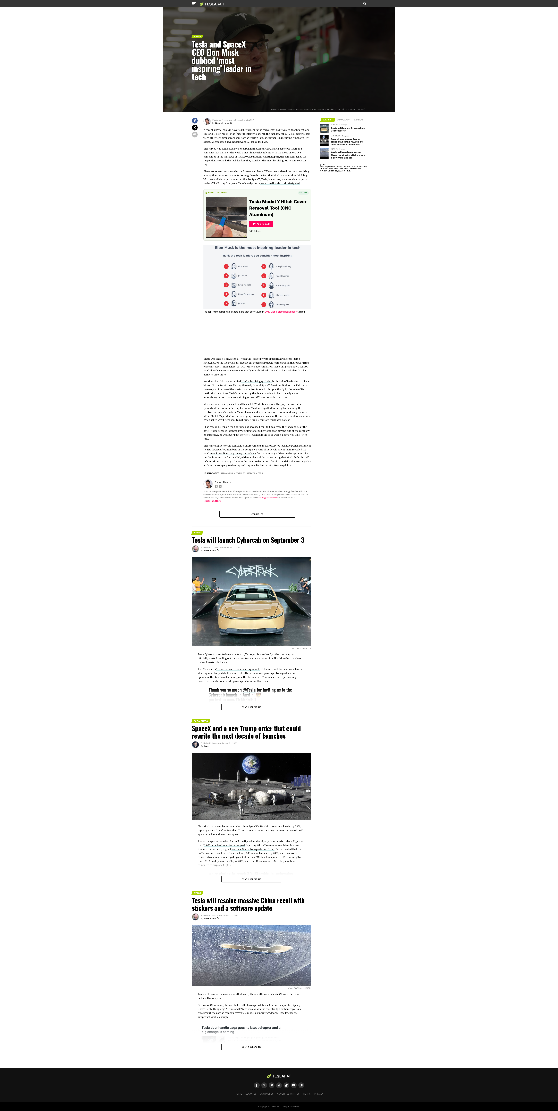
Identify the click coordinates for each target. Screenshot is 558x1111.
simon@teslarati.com (268, 497)
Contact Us (267, 1094)
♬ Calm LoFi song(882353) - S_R (335, 170)
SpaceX (251, 473)
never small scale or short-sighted (280, 183)
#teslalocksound (353, 168)
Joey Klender (209, 550)
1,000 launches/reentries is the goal (224, 845)
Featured (240, 473)
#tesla (332, 168)
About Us (250, 1094)
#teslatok (340, 168)
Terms (307, 1094)
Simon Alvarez (222, 123)
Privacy (318, 1094)
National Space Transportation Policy (252, 849)
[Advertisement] (257, 336)
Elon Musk (227, 473)
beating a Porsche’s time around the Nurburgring (281, 362)
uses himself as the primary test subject (233, 453)
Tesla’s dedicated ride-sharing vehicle (238, 669)
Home (238, 1094)
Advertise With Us (288, 1094)
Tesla (260, 473)
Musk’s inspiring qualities (256, 381)
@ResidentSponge (212, 501)
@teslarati (325, 164)
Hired (267, 148)
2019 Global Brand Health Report (281, 311)
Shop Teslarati (217, 193)
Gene (206, 746)
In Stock (303, 193)
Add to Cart (263, 224)
